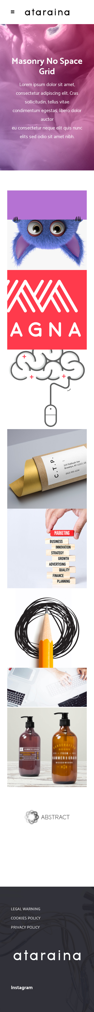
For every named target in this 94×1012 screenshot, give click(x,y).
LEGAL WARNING (25, 909)
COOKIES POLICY (25, 918)
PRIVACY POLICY (25, 927)
